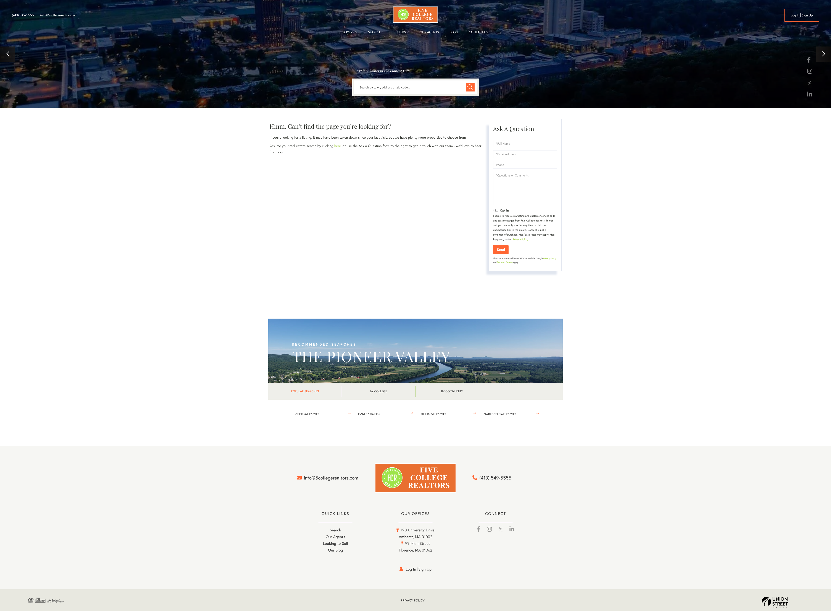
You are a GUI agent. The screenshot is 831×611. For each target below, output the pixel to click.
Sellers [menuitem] (400, 32)
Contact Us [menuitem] (478, 32)
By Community (452, 391)
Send (501, 249)
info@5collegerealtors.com (58, 15)
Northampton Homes (500, 414)
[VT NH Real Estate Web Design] (782, 602)
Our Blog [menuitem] (335, 550)
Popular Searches (305, 391)
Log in (795, 15)
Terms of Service (504, 262)
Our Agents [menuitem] (429, 32)
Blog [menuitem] (454, 32)
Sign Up (807, 15)
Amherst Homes (307, 414)
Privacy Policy (520, 239)
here (337, 146)
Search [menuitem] (374, 32)
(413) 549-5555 (23, 15)
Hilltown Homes (433, 414)
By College (378, 391)
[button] (7, 54)
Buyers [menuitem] (348, 32)
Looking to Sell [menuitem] (335, 543)
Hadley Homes (369, 414)
